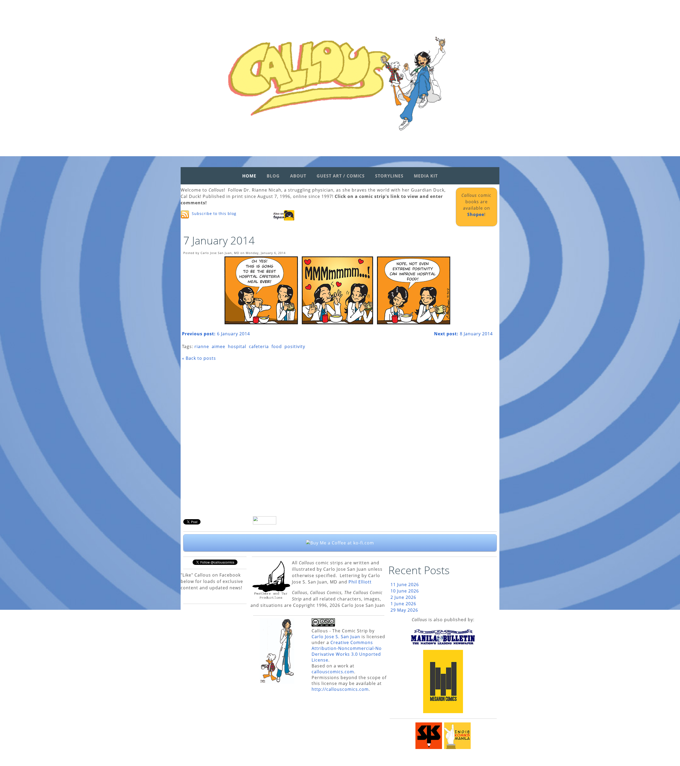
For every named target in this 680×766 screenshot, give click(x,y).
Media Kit (426, 176)
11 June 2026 (404, 584)
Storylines (389, 176)
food (276, 346)
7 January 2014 (219, 240)
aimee (218, 346)
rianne (201, 346)
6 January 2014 (216, 334)
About (298, 176)
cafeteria (259, 346)
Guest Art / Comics (341, 176)
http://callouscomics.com (340, 689)
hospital (237, 346)
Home (249, 176)
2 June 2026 (403, 597)
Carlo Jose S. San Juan (336, 637)
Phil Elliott (360, 582)
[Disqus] (337, 440)
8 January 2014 (463, 334)
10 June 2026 (404, 591)
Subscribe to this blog (214, 213)
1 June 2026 (403, 604)
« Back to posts (199, 358)
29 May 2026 (404, 610)
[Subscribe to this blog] (185, 214)
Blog (273, 176)
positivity (294, 346)
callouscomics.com (333, 672)
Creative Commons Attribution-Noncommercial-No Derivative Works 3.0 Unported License (347, 651)
